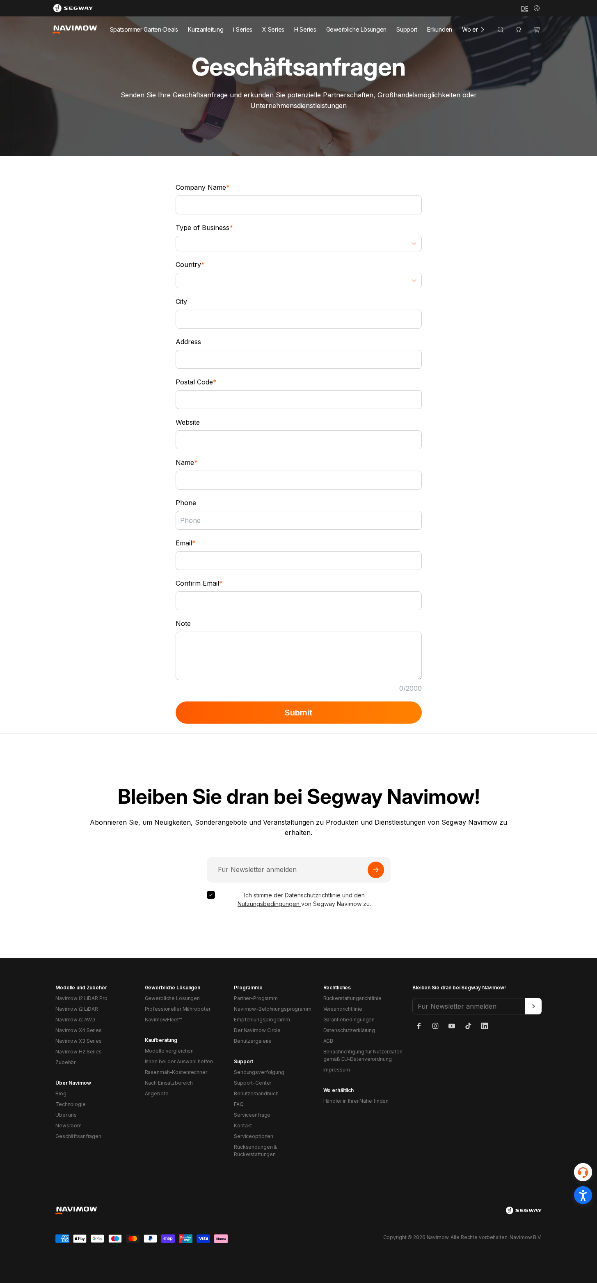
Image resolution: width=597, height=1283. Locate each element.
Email (186, 543)
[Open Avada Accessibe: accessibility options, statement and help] (583, 1195)
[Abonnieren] (376, 870)
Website (188, 422)
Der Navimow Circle (257, 1030)
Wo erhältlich (478, 29)
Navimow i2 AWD (75, 1019)
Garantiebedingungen (349, 1019)
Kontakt (243, 1125)
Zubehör (65, 1062)
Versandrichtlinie (342, 1009)
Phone (186, 503)
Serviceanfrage (252, 1115)
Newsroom (68, 1125)
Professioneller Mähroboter (177, 1009)
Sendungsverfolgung (259, 1072)
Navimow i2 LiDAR (76, 1009)
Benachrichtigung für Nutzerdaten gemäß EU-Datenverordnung (363, 1055)
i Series (242, 29)
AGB (328, 1041)
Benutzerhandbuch (256, 1093)
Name (187, 462)
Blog (60, 1093)
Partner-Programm (256, 998)
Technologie (70, 1104)
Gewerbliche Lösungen (356, 29)
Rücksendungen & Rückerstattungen (255, 1150)
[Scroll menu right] (482, 29)
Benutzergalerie (253, 1041)
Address (188, 342)
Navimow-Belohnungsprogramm (272, 1009)
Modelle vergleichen (169, 1051)
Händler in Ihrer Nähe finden (356, 1101)
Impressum (336, 1070)
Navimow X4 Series (78, 1030)
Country (190, 264)
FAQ (239, 1104)
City (181, 301)
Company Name (203, 187)
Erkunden (439, 29)
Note (183, 623)
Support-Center (252, 1083)
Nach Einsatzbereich (169, 1083)
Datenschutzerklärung (349, 1030)
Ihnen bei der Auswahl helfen (179, 1061)
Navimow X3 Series (78, 1041)
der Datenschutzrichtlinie (308, 895)
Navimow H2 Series (78, 1051)
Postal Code (196, 382)
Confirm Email (199, 583)
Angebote (157, 1093)
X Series (273, 29)
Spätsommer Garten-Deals (144, 29)
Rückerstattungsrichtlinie (352, 998)
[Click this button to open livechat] (583, 1172)
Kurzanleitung (205, 29)
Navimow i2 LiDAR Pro (81, 998)
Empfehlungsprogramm (262, 1019)
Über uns (66, 1115)
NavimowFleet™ (163, 1019)
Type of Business (204, 227)
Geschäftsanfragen (78, 1136)
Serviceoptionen (253, 1136)
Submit (298, 712)
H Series (305, 29)
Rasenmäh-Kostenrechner (176, 1072)
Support (406, 29)
